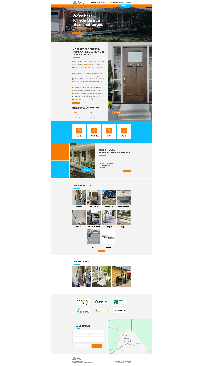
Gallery (96, 5)
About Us (80, 5)
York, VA (91, 115)
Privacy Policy (115, 361)
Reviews (103, 5)
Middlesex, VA (76, 115)
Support (129, 362)
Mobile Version (128, 361)
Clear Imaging (125, 362)
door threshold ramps (78, 81)
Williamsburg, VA (93, 111)
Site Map (123, 361)
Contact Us (111, 5)
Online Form (96, 99)
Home (73, 5)
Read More (126, 171)
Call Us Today (116, 112)
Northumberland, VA (77, 117)
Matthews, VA (76, 112)
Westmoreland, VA (93, 114)
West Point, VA (92, 117)
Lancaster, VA (75, 111)
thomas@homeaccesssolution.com (117, 2)
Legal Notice (120, 361)
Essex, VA (92, 112)
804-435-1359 (125, 5)
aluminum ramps (87, 64)
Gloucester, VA (76, 114)
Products (88, 5)
